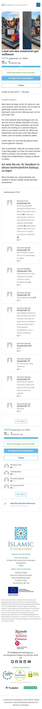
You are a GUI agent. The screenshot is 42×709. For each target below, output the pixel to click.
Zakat (21, 565)
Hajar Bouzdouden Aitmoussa (22, 503)
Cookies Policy (21, 580)
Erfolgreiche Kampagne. (21, 78)
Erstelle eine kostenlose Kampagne (21, 560)
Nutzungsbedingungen (21, 578)
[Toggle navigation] (38, 5)
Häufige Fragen (21, 572)
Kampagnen (21, 563)
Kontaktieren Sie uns (21, 583)
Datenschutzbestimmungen (21, 575)
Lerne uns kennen (21, 558)
